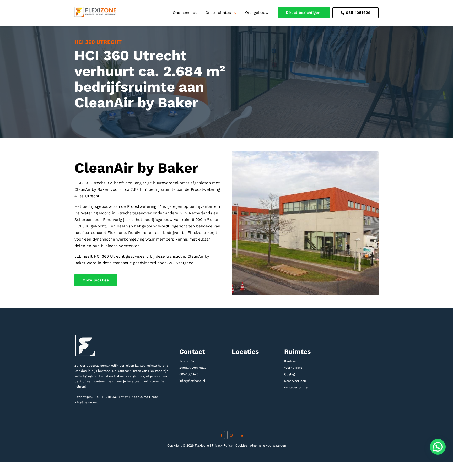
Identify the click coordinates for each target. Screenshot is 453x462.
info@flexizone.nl (87, 402)
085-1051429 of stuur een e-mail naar (129, 397)
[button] (438, 447)
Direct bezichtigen (304, 12)
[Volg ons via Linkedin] (242, 435)
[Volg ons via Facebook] (221, 435)
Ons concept (185, 12)
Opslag (289, 374)
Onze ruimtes (218, 12)
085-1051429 (357, 12)
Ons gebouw (257, 12)
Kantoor (290, 361)
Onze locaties (96, 280)
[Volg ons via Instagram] (231, 435)
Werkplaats (293, 367)
